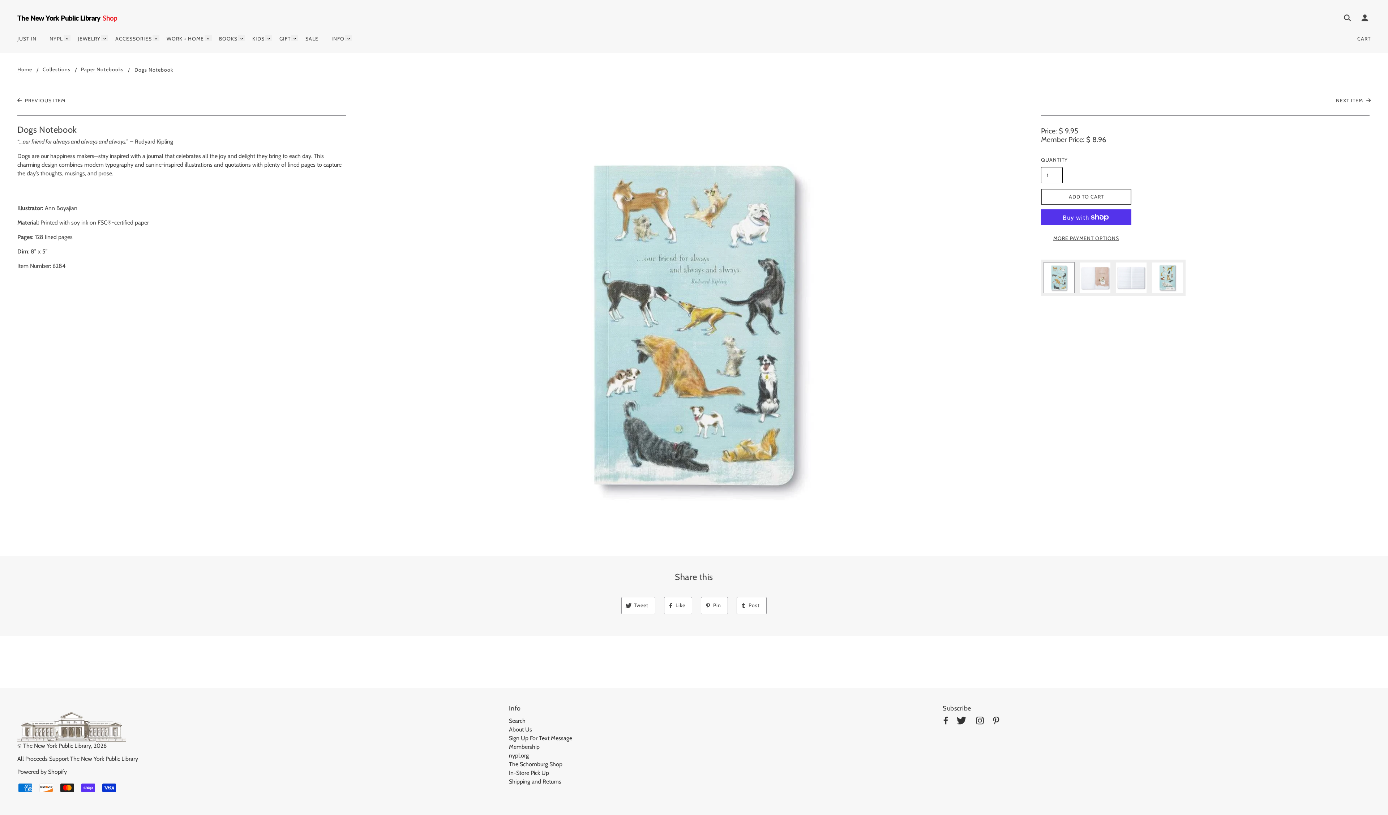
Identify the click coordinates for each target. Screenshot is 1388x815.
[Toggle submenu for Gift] (294, 38)
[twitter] (961, 722)
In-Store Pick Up (529, 772)
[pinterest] (996, 722)
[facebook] (946, 722)
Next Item (1350, 100)
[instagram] (980, 722)
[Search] (1347, 19)
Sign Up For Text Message (540, 738)
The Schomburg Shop (535, 764)
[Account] (1365, 19)
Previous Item (44, 100)
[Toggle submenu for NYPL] (67, 38)
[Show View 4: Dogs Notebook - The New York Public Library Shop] (1167, 278)
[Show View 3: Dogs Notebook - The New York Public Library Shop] (1131, 278)
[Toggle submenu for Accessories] (156, 38)
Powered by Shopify (42, 771)
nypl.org (519, 755)
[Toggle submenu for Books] (241, 38)
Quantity (1052, 160)
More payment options (1086, 238)
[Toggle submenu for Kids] (268, 38)
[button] (694, 322)
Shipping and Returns (535, 781)
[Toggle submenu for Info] (348, 38)
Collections (56, 70)
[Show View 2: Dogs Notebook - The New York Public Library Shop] (1095, 278)
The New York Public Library (57, 745)
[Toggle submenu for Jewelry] (104, 38)
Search (517, 720)
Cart (1364, 38)
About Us (520, 729)
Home (24, 70)
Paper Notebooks (102, 70)
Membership (524, 746)
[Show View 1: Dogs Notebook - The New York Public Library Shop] (1059, 278)
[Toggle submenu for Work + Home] (208, 38)
